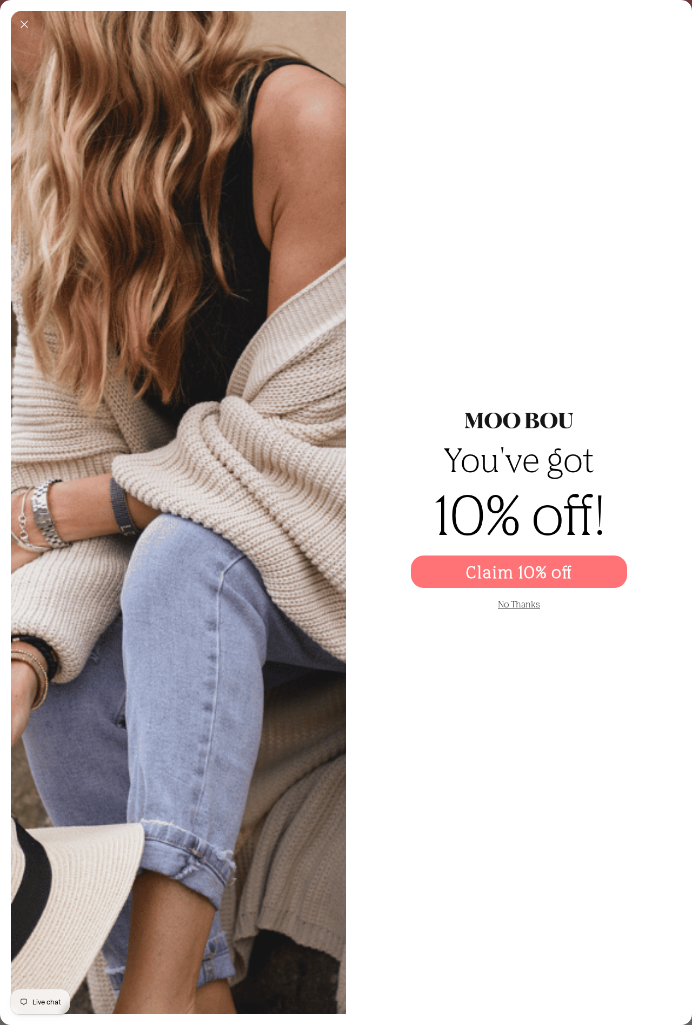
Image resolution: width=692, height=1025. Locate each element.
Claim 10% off (519, 571)
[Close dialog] (24, 24)
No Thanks (519, 604)
